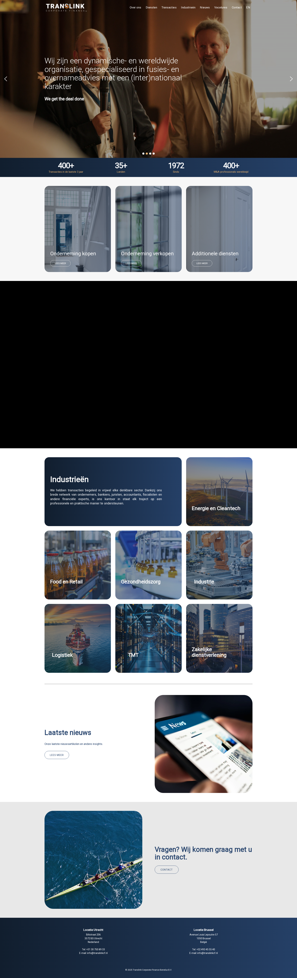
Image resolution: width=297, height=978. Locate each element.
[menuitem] (136, 7)
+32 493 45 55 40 (205, 949)
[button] (6, 79)
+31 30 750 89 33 (95, 949)
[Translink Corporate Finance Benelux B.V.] (66, 7)
